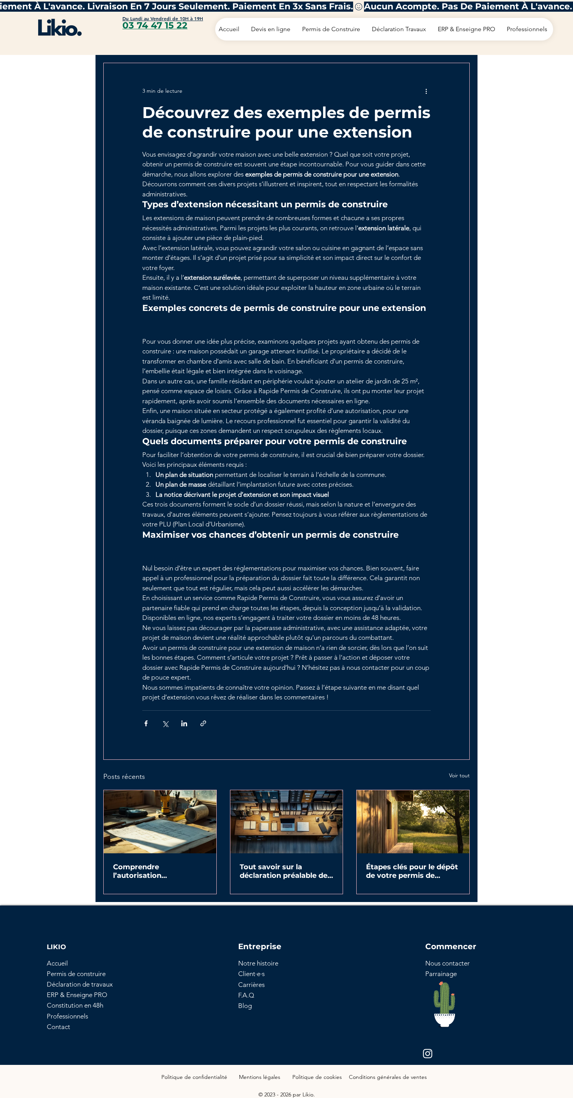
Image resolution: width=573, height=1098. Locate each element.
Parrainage (441, 974)
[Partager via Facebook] (146, 723)
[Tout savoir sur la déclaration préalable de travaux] (286, 821)
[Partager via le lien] (203, 723)
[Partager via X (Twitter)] (165, 723)
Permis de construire (76, 974)
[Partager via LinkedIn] (184, 723)
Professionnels (67, 1016)
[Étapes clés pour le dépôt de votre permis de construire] (413, 821)
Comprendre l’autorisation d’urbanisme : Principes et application (155, 871)
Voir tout (459, 775)
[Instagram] (427, 1053)
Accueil (57, 963)
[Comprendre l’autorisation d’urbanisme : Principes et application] (160, 821)
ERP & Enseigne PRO (77, 995)
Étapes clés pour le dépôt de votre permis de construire (412, 871)
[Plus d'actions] (426, 91)
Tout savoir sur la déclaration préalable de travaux (283, 871)
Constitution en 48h (75, 1005)
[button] (447, 963)
